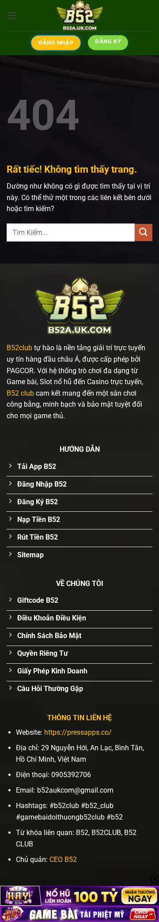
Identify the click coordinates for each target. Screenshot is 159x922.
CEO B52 (63, 859)
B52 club (20, 393)
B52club (19, 348)
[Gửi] (143, 232)
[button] (12, 15)
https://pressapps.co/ (78, 732)
